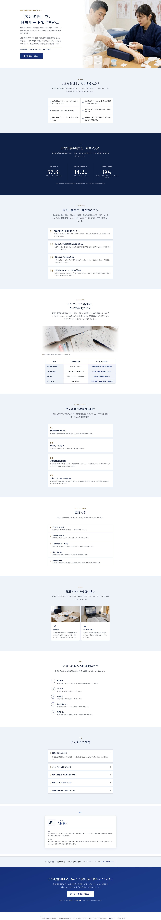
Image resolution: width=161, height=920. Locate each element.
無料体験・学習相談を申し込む (79, 894)
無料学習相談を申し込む (30, 56)
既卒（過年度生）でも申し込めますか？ (80, 775)
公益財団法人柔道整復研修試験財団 (96, 183)
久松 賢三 (63, 823)
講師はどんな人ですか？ (80, 753)
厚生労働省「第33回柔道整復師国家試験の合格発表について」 (73, 183)
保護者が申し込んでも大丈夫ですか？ (80, 790)
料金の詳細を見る (108, 862)
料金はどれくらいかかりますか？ (80, 782)
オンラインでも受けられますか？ (80, 767)
